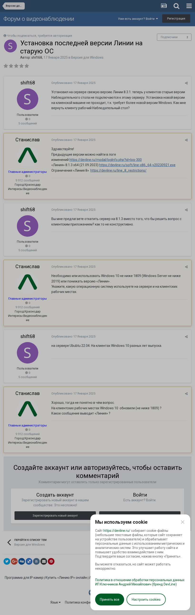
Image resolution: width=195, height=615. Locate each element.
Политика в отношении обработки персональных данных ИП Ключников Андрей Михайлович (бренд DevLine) (140, 582)
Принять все (109, 599)
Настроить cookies (146, 599)
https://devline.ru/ (116, 531)
